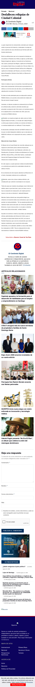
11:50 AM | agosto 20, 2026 (9, 596)
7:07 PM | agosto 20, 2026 (9, 579)
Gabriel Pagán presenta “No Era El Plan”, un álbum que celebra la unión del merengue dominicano (17, 440)
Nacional (11, 11)
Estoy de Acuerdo (18, 685)
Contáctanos (5, 640)
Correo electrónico (8, 494)
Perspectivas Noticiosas (5, 654)
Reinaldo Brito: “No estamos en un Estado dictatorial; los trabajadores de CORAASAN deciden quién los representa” (16, 592)
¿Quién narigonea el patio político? (14, 566)
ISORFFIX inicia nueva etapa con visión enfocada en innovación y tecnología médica (16, 411)
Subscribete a (18, 237)
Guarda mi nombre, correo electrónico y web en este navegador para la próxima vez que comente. (18, 513)
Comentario (5, 462)
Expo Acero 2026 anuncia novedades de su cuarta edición (16, 356)
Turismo (21, 653)
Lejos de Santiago (8, 572)
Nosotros (4, 666)
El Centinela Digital (13, 21)
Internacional (5, 647)
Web (2, 502)
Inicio (3, 663)
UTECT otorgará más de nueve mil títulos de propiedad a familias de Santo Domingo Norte (17, 327)
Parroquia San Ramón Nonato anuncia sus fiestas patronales (16, 383)
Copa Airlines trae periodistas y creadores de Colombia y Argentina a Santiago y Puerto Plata (18, 576)
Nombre (4, 486)
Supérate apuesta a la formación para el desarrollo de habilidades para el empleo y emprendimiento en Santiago (17, 298)
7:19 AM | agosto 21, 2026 (22, 572)
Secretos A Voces (24, 650)
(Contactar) (26, 265)
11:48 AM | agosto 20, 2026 (9, 603)
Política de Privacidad (8, 669)
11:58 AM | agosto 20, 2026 (9, 587)
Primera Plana (22, 647)
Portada (3, 11)
